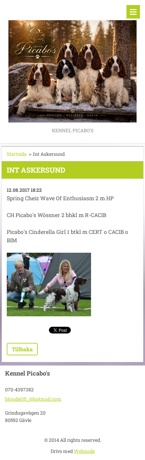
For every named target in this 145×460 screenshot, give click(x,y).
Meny (133, 12)
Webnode (84, 451)
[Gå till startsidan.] (72, 63)
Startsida (17, 154)
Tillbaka (22, 349)
